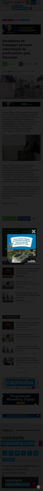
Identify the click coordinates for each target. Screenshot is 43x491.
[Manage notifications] (38, 487)
